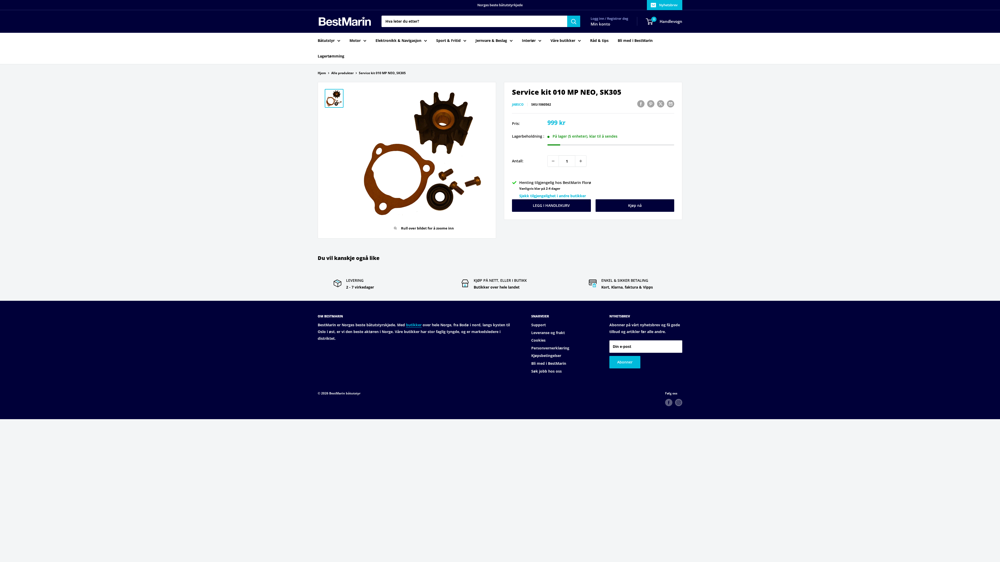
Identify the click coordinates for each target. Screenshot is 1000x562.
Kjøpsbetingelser (546, 355)
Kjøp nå (635, 205)
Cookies (538, 340)
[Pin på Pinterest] (650, 103)
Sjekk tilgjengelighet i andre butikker (552, 195)
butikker (414, 324)
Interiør (529, 40)
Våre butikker (563, 40)
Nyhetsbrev (668, 5)
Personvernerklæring (550, 348)
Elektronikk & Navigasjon (398, 40)
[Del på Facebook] (641, 103)
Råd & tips (599, 40)
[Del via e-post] (670, 103)
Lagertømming (331, 56)
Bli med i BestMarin (635, 40)
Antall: (517, 160)
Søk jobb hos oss (546, 371)
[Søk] (573, 21)
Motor (355, 40)
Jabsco (518, 104)
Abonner (625, 362)
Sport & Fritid (448, 40)
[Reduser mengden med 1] (553, 161)
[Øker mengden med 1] (580, 161)
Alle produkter (342, 73)
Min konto (600, 24)
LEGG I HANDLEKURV (551, 205)
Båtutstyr (326, 40)
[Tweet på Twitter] (660, 103)
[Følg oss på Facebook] (668, 402)
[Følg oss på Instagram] (678, 402)
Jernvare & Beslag (491, 40)
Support (538, 324)
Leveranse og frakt (548, 332)
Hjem (322, 73)
